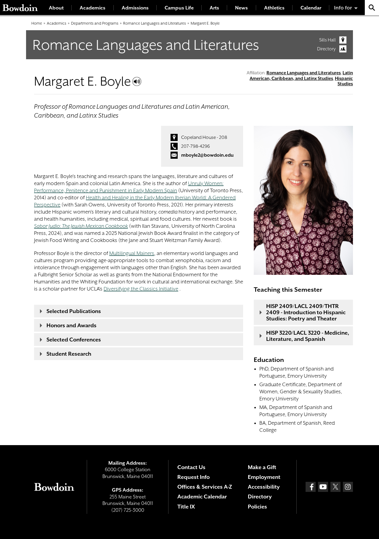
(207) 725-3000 (127, 510)
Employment (264, 477)
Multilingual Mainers (131, 253)
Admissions (135, 8)
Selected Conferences (73, 339)
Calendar (311, 8)
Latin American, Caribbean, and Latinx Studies (301, 75)
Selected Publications (73, 311)
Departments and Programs (94, 23)
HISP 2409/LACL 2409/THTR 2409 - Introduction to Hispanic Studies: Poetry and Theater (306, 312)
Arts (214, 8)
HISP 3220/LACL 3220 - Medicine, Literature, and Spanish (307, 336)
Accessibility (264, 487)
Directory (326, 49)
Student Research (68, 354)
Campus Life (179, 8)
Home (36, 23)
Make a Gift (262, 467)
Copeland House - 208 (204, 137)
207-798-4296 (195, 146)
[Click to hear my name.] (136, 81)
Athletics (274, 8)
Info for (343, 8)
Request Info (193, 477)
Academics (92, 8)
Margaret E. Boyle (205, 23)
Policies (257, 506)
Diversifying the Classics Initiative (141, 289)
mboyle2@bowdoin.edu (207, 155)
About (56, 8)
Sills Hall (327, 40)
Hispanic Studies (344, 81)
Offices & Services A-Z (204, 487)
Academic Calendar (202, 496)
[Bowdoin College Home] (20, 7)
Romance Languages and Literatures (154, 23)
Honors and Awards (71, 325)
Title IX (186, 506)
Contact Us (191, 467)
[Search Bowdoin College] (372, 7)
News (241, 8)
